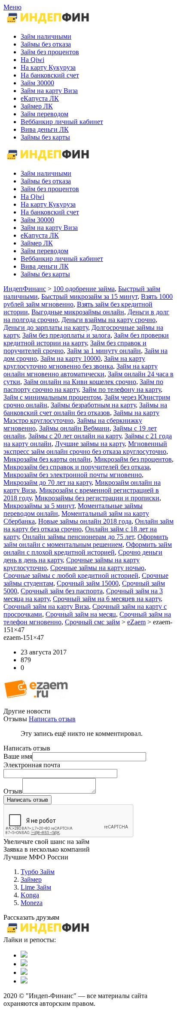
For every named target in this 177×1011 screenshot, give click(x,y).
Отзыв (12, 791)
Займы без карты (45, 274)
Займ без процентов (50, 188)
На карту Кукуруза (48, 204)
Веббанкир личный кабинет (62, 258)
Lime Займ (36, 887)
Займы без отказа (46, 181)
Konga (30, 895)
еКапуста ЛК (40, 235)
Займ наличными (46, 173)
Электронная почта (31, 765)
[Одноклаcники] (24, 964)
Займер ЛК (37, 243)
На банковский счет (50, 212)
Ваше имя (17, 756)
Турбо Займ (38, 871)
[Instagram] (24, 981)
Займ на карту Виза (49, 227)
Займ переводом (44, 250)
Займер (31, 879)
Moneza (32, 902)
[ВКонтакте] (24, 955)
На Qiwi (32, 196)
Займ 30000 (37, 219)
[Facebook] (24, 972)
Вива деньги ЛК (45, 266)
